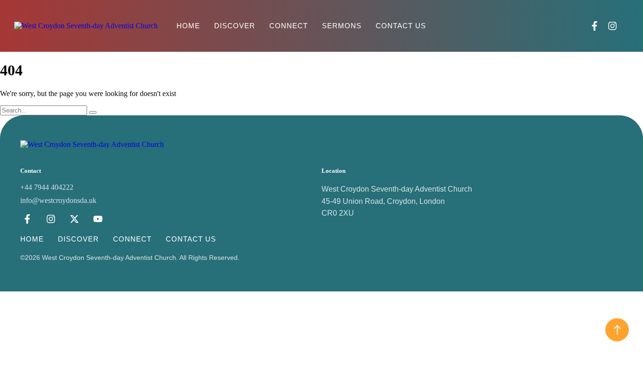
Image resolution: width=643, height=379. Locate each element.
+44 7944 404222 (46, 187)
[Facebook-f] (594, 25)
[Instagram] (612, 25)
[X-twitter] (74, 219)
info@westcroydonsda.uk (58, 200)
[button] (627, 25)
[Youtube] (98, 219)
